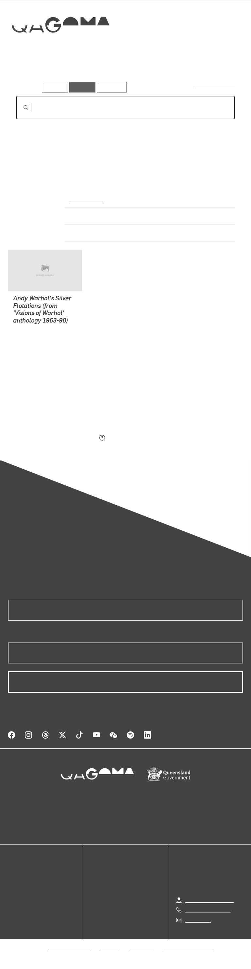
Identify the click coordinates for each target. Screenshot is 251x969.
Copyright (141, 948)
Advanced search (215, 85)
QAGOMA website (28, 881)
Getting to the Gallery (209, 899)
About (15, 905)
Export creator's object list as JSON (56, 438)
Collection (61, 45)
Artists (61, 71)
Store (14, 889)
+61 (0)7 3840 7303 (207, 909)
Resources (110, 86)
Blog (13, 897)
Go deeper (94, 71)
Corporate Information (187, 948)
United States (85, 198)
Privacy (110, 948)
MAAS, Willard (30, 337)
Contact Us (197, 919)
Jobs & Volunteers (70, 948)
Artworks (29, 71)
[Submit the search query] (20, 107)
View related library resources (50, 401)
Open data (19, 874)
